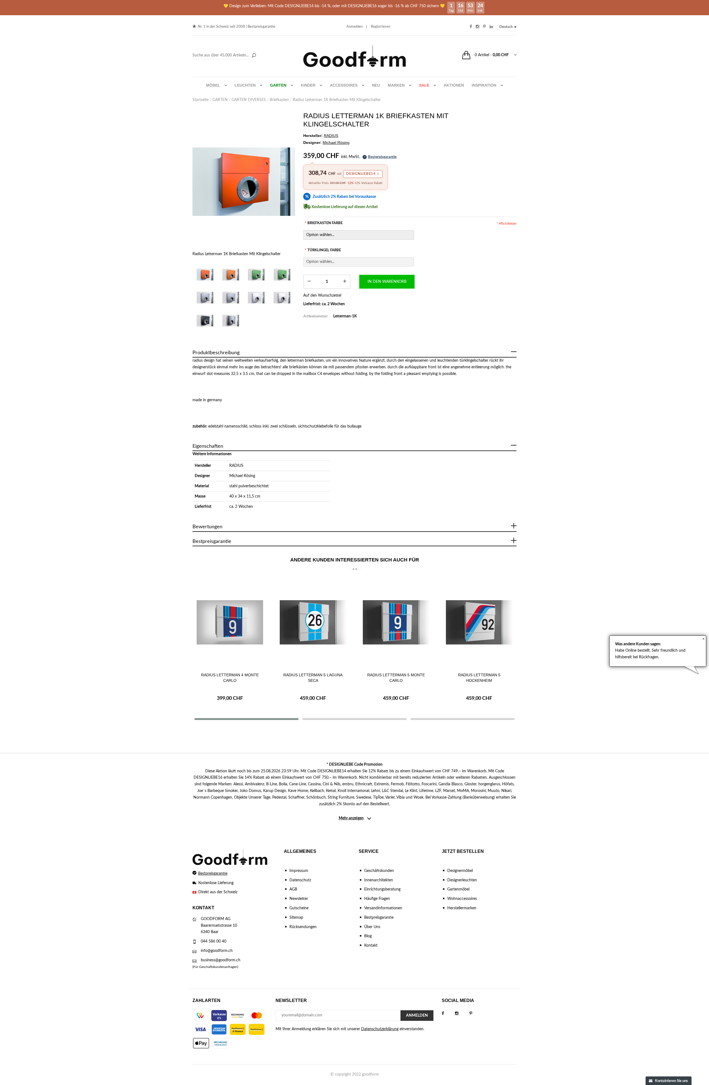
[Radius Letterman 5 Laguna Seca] (313, 622)
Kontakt (370, 945)
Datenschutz (300, 880)
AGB (293, 889)
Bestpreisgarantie (261, 27)
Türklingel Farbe (323, 250)
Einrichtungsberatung (382, 889)
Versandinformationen (383, 908)
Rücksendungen (303, 927)
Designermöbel (460, 871)
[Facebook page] (448, 1013)
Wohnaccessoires (462, 899)
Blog (368, 936)
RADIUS (236, 466)
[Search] (225, 55)
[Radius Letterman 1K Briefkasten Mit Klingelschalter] (243, 181)
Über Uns (372, 927)
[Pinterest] (476, 1013)
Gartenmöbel (458, 889)
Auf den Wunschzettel (322, 295)
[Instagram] (462, 1013)
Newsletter (298, 899)
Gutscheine (299, 908)
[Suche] (254, 56)
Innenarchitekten (378, 880)
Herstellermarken (461, 908)
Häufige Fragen (377, 899)
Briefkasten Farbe (324, 223)
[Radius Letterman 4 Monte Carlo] (230, 622)
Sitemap (296, 918)
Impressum (298, 871)
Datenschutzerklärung (380, 1029)
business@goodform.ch (220, 960)
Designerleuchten (462, 880)
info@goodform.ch (217, 951)
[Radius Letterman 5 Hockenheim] (479, 622)
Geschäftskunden (379, 871)
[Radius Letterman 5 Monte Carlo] (396, 622)
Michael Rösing (242, 476)
